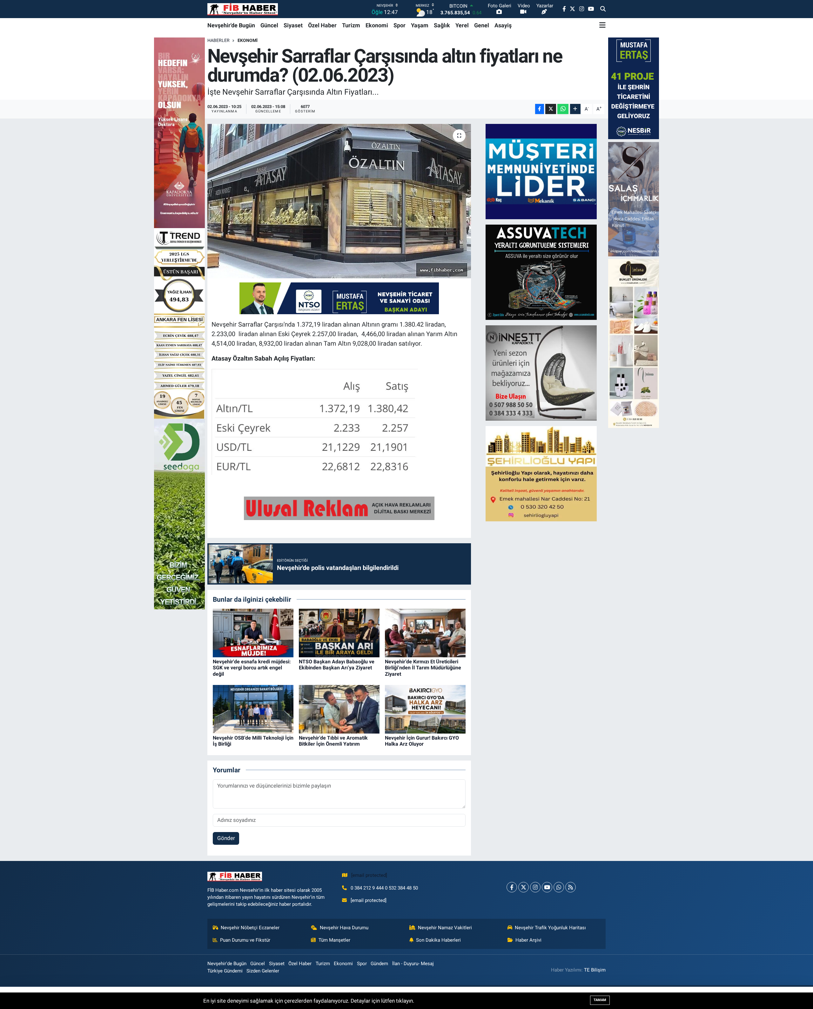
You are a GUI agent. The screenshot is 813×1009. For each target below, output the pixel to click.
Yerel (462, 25)
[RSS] (570, 887)
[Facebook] (512, 887)
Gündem (379, 963)
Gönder (226, 838)
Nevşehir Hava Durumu (344, 928)
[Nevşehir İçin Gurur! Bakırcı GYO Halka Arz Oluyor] (425, 709)
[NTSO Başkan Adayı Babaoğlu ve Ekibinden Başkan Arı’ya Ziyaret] (339, 632)
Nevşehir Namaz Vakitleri (445, 928)
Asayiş (503, 25)
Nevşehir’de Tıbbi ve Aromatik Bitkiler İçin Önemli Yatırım (333, 741)
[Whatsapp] (559, 887)
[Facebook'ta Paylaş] (539, 109)
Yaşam (419, 25)
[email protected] (369, 875)
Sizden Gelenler (262, 971)
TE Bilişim (595, 970)
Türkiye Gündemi (225, 971)
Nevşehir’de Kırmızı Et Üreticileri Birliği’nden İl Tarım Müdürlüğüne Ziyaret (423, 668)
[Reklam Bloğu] (541, 171)
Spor (399, 25)
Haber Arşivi (528, 940)
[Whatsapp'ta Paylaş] (562, 109)
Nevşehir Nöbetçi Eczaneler (250, 928)
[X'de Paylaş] (550, 109)
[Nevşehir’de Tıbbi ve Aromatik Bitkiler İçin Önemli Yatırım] (339, 709)
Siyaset (293, 25)
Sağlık (442, 25)
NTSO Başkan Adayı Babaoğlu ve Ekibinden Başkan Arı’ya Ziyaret (336, 665)
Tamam (600, 1000)
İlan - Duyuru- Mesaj (413, 963)
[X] (523, 887)
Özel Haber (322, 25)
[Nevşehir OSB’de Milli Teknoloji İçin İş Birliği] (253, 709)
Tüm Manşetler (334, 940)
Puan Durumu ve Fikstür (245, 940)
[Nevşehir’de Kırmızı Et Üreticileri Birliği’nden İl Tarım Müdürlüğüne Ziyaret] (425, 632)
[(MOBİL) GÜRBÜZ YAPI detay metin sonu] (339, 508)
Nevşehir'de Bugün (231, 25)
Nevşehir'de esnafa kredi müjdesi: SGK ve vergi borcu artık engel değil (252, 668)
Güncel (269, 25)
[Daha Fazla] (575, 109)
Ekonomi (377, 25)
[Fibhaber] (242, 9)
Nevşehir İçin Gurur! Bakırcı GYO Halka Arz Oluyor (422, 741)
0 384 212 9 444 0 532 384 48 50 (384, 888)
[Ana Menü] (602, 25)
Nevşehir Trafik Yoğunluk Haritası (550, 928)
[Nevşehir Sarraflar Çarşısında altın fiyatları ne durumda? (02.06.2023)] (339, 201)
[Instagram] (535, 887)
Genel (481, 25)
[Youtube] (547, 887)
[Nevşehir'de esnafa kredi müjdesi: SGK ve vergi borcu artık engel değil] (253, 632)
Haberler (218, 40)
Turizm (351, 25)
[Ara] (603, 9)
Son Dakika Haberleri (438, 940)
